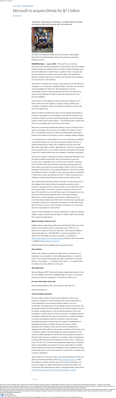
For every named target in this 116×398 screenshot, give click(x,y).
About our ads (78, 397)
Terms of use (49, 397)
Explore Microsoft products (82, 384)
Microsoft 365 (31, 389)
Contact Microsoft (25, 397)
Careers (64, 391)
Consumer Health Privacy (7, 397)
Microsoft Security (12, 389)
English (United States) (6, 394)
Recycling (71, 397)
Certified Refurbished (45, 386)
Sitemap (17, 397)
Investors (101, 391)
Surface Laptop (11, 384)
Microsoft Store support (18, 386)
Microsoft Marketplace (35, 391)
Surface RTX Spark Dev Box (36, 384)
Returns (27, 386)
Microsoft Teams (56, 389)
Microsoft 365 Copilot (67, 389)
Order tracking (34, 386)
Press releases (34, 379)
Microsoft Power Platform (43, 389)
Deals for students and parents (67, 388)
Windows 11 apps (95, 384)
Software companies (48, 391)
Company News (27, 6)
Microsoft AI (3, 389)
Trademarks (56, 397)
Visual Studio (58, 391)
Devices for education (96, 386)
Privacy (33, 397)
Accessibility (9, 392)
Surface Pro (3, 384)
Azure (85, 389)
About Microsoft (72, 391)
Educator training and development (47, 388)
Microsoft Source (17, 15)
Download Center (5, 386)
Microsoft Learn (104, 389)
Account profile (105, 384)
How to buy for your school (29, 388)
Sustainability (17, 392)
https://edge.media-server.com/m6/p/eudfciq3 (47, 238)
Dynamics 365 (23, 389)
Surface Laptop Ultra (22, 384)
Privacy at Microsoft (92, 391)
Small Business (78, 389)
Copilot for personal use (67, 384)
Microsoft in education (83, 386)
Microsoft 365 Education (13, 388)
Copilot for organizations (52, 384)
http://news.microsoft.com (50, 241)
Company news (81, 391)
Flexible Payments (71, 386)
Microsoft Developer (93, 389)
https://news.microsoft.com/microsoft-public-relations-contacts (54, 370)
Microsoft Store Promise (59, 386)
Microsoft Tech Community (20, 391)
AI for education (81, 388)
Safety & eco (64, 397)
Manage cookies (40, 397)
